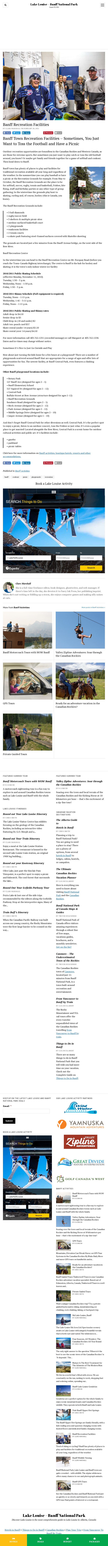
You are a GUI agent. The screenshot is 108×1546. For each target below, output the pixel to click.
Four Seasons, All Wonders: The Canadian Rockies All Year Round (86, 1340)
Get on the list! (63, 946)
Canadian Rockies (66, 873)
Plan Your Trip (73, 1529)
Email (7, 1106)
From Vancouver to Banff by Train (67, 1000)
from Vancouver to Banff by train (67, 1033)
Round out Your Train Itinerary (21, 838)
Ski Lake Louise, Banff (81, 1315)
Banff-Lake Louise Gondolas (84, 1386)
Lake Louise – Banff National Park (54, 4)
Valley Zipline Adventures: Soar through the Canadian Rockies (79, 782)
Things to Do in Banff (65, 1045)
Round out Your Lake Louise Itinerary (25, 814)
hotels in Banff (63, 855)
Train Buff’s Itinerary (15, 912)
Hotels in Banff (65, 827)
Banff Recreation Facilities (83, 1434)
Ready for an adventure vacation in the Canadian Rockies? (78, 705)
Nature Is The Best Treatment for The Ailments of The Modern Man (87, 1364)
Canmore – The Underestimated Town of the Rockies (67, 957)
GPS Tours (9, 703)
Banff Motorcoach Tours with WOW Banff (27, 781)
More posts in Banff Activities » (93, 607)
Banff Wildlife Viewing (82, 1458)
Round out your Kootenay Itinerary (23, 863)
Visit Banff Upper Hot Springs (85, 1410)
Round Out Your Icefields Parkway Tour (26, 887)
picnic (25, 477)
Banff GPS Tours (79, 1481)
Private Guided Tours (15, 754)
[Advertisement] (54, 27)
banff (6, 477)
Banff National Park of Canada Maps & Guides (67, 909)
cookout (16, 477)
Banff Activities (22, 470)
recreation (49, 477)
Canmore (69, 971)
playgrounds (36, 477)
